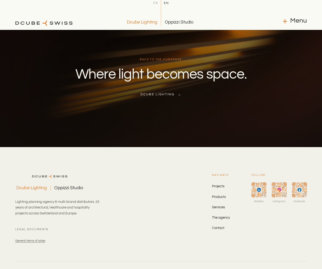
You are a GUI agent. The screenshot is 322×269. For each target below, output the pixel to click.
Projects (218, 186)
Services (218, 207)
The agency (221, 217)
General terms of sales (30, 240)
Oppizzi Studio (179, 22)
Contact (218, 228)
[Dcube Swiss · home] (44, 23)
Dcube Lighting (142, 22)
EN (166, 3)
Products (219, 197)
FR (155, 3)
